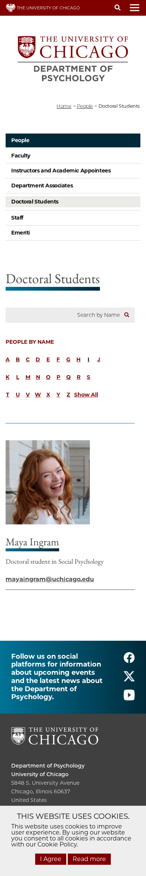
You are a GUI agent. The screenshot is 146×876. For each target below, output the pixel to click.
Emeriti (20, 232)
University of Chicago (40, 774)
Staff (17, 217)
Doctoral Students (34, 201)
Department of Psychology (48, 765)
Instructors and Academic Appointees (60, 170)
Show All (86, 394)
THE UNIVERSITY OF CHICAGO (48, 7)
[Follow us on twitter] (129, 679)
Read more (89, 859)
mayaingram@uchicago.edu (50, 579)
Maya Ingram (32, 541)
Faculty (20, 155)
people (85, 106)
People (20, 140)
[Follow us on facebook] (129, 660)
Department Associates (42, 185)
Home (64, 106)
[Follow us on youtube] (129, 698)
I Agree (50, 859)
